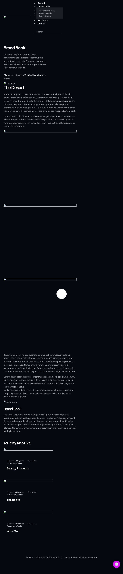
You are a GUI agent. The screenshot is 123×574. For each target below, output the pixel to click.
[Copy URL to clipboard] (21, 81)
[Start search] (62, 31)
